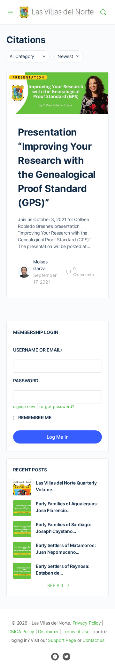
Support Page (62, 640)
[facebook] (55, 656)
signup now (24, 406)
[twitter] (66, 656)
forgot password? (56, 406)
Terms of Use (76, 631)
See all (56, 585)
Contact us (93, 640)
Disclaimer (48, 631)
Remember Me (35, 417)
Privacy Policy (87, 623)
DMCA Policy (21, 631)
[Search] (103, 12)
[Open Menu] (10, 12)
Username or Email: (37, 350)
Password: (26, 380)
